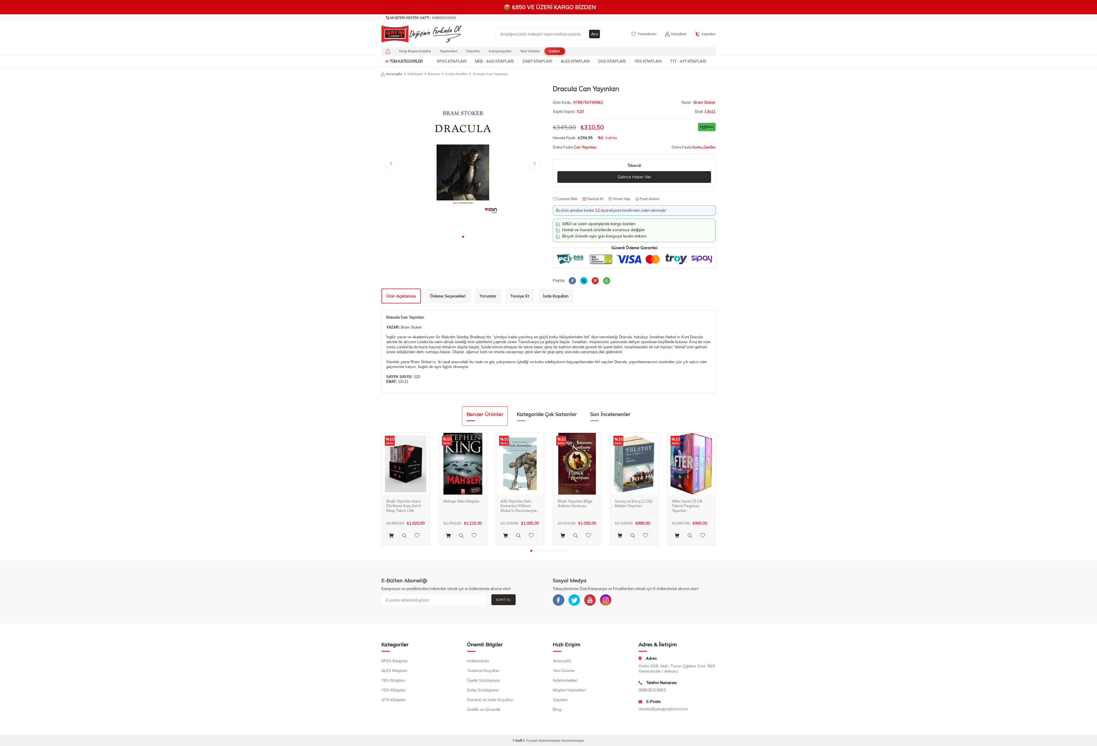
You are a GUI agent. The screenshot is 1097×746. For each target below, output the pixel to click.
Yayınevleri (448, 51)
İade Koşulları (555, 296)
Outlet (554, 51)
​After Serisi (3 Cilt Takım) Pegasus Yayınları (687, 506)
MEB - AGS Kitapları (494, 61)
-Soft (517, 740)
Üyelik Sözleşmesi (483, 680)
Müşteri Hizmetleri (569, 690)
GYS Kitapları (393, 699)
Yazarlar (473, 51)
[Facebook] (558, 600)
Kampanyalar (500, 51)
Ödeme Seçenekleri (448, 296)
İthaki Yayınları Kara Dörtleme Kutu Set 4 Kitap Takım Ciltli (403, 506)
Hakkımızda (478, 660)
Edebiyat (415, 74)
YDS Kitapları (648, 61)
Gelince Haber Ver (634, 176)
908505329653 (423, 17)
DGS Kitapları (612, 61)
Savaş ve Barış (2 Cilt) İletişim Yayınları (633, 503)
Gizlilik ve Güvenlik (484, 709)
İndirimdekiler (565, 680)
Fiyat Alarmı (649, 199)
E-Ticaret (530, 740)
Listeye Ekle (566, 199)
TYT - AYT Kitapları (688, 61)
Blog (557, 709)
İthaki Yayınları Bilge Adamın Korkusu (575, 503)
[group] (462, 158)
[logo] (420, 34)
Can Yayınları (585, 147)
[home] (387, 51)
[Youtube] (590, 600)
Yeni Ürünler (530, 51)
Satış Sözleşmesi (483, 690)
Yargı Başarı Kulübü (415, 51)
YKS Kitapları (393, 680)
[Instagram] (605, 600)
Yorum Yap (621, 199)
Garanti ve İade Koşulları (490, 699)
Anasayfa (394, 74)
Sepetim (560, 699)
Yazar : (698, 102)
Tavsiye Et (594, 199)
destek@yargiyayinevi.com (663, 708)
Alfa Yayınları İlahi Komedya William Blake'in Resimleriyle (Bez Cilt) (519, 506)
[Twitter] (574, 600)
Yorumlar (488, 296)
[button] (463, 237)
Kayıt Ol (503, 599)
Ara (594, 34)
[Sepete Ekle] (391, 536)
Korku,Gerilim (456, 74)
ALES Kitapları (575, 61)
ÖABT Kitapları (537, 61)
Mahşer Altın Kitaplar (461, 501)
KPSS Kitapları (452, 61)
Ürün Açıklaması (401, 296)
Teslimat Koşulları (483, 670)
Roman (434, 74)
